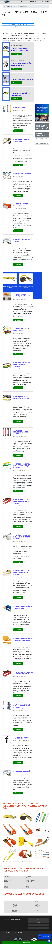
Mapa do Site (38, 927)
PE (27, 874)
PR (17, 874)
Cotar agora (16, 54)
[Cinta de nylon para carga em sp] (6, 49)
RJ (5, 874)
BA (30, 874)
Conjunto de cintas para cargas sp (17, 26)
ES (11, 874)
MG (8, 874)
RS (24, 874)
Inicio (22, 1)
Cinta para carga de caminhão (42, 143)
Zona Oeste (19, 897)
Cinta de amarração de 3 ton (18, 22)
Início (38, 919)
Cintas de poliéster (17, 29)
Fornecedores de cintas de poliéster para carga (18, 24)
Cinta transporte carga (18, 19)
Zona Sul (25, 897)
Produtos (32, 1)
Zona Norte (13, 897)
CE (33, 874)
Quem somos (45, 1)
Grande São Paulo (37, 897)
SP (14, 874)
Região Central (7, 897)
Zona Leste (30, 897)
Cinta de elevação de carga (41, 138)
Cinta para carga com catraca (42, 140)
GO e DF (37, 874)
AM (41, 874)
